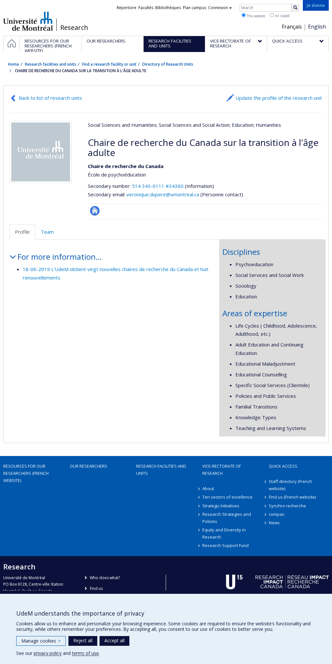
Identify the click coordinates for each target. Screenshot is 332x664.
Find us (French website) (292, 497)
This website (255, 15)
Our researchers (88, 466)
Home (13, 64)
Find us (96, 588)
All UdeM (282, 15)
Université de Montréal (28, 21)
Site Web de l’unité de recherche (95, 211)
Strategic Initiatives (220, 506)
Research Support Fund (225, 545)
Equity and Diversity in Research (224, 533)
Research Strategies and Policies (226, 517)
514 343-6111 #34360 (158, 186)
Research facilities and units (50, 64)
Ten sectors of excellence (227, 497)
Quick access (283, 466)
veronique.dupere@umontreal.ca (162, 194)
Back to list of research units (50, 98)
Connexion (218, 7)
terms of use (85, 653)
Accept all (114, 640)
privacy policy (48, 653)
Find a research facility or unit (109, 64)
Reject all (82, 640)
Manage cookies (41, 641)
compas (276, 514)
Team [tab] (47, 231)
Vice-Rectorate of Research (221, 469)
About (208, 488)
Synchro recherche (287, 506)
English (317, 26)
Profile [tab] (22, 231)
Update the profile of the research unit (278, 98)
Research (74, 27)
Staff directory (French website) (290, 484)
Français (292, 26)
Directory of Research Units (167, 64)
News (274, 523)
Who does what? (105, 577)
